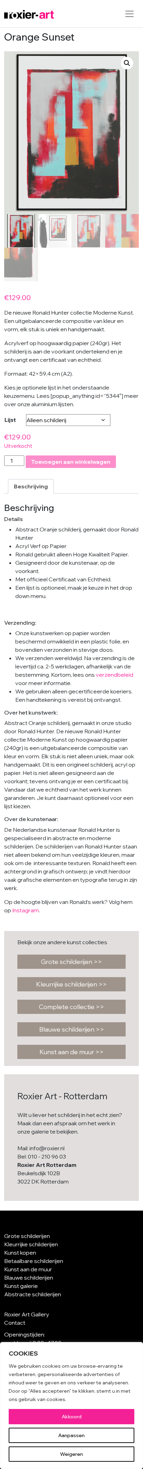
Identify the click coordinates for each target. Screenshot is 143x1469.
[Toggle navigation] (129, 13)
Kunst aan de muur (28, 1269)
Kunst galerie (21, 1285)
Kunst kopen (20, 1252)
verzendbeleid (114, 674)
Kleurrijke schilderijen (31, 1244)
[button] (127, 63)
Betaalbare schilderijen (33, 1260)
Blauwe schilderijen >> (71, 1029)
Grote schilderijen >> (71, 962)
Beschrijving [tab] (31, 486)
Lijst (10, 419)
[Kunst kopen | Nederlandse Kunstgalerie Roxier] (29, 14)
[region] (71, 1405)
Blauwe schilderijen (28, 1277)
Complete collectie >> (71, 1007)
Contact (14, 1322)
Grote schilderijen (27, 1235)
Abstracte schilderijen (32, 1294)
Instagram (25, 910)
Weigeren (71, 1454)
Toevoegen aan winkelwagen (70, 461)
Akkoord (72, 1417)
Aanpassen (71, 1435)
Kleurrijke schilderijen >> (71, 984)
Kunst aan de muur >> (72, 1052)
